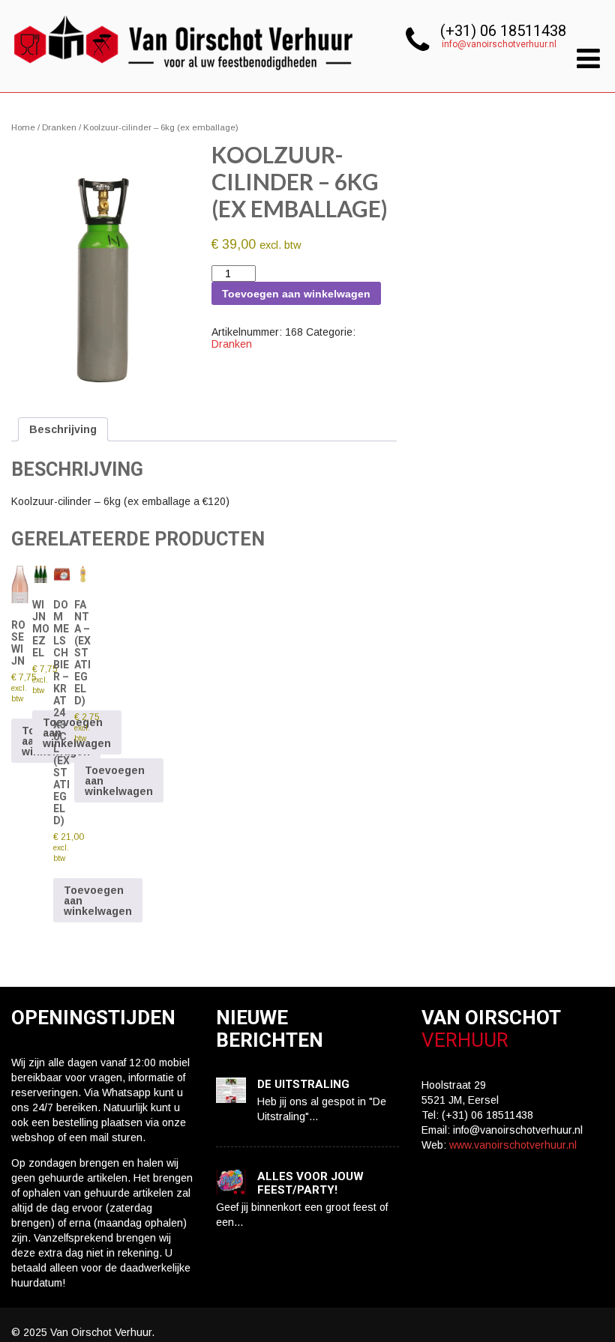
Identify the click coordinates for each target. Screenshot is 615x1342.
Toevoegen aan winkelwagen (296, 294)
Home (23, 127)
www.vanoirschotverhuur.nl (513, 1145)
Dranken (59, 127)
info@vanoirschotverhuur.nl (499, 44)
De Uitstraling (303, 1084)
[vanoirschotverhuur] (184, 75)
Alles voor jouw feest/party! (310, 1183)
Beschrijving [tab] (63, 429)
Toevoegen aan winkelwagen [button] (98, 900)
